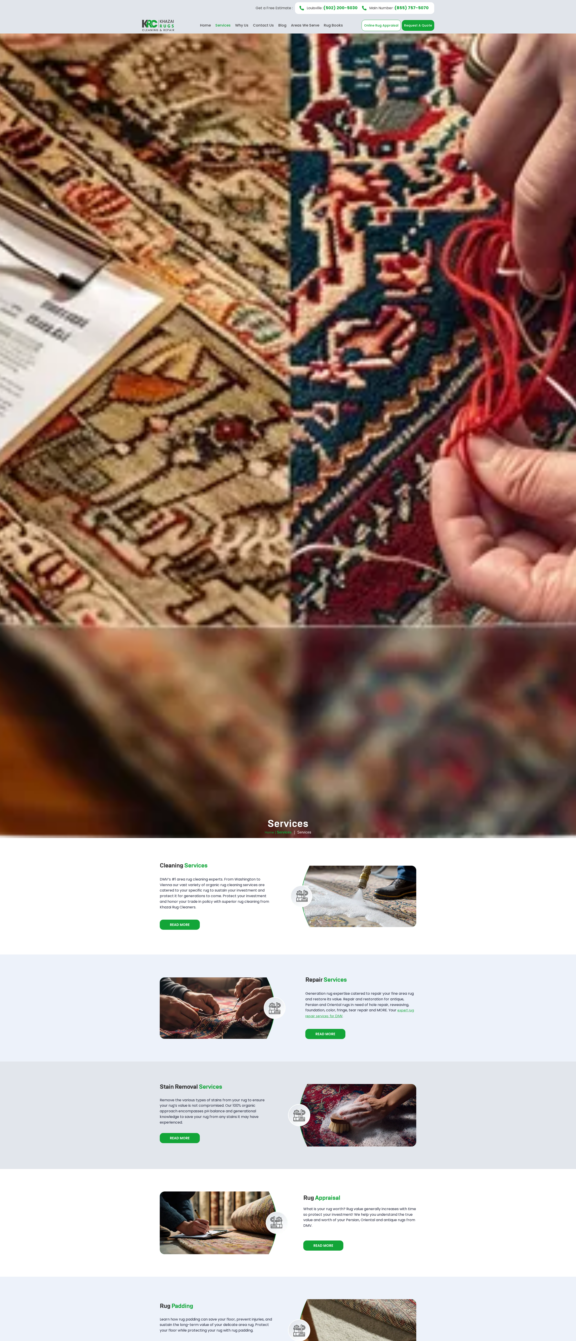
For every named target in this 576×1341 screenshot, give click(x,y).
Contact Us (263, 25)
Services (223, 25)
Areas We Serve (305, 25)
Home (205, 25)
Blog (282, 25)
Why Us (241, 25)
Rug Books (333, 25)
